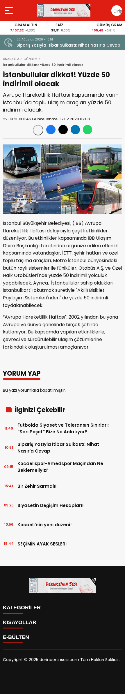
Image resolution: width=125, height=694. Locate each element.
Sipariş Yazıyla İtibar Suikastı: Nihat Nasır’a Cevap (68, 45)
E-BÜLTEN (16, 637)
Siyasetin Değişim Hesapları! (50, 505)
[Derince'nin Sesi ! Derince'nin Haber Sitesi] (63, 10)
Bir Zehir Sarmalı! (37, 486)
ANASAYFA (11, 58)
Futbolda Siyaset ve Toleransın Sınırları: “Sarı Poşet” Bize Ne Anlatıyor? (63, 428)
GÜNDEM (31, 58)
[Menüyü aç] (9, 10)
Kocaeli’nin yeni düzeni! (44, 525)
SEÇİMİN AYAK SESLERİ (42, 544)
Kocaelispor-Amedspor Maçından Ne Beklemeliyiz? (60, 466)
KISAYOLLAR (19, 622)
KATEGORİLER (22, 607)
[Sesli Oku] (38, 130)
